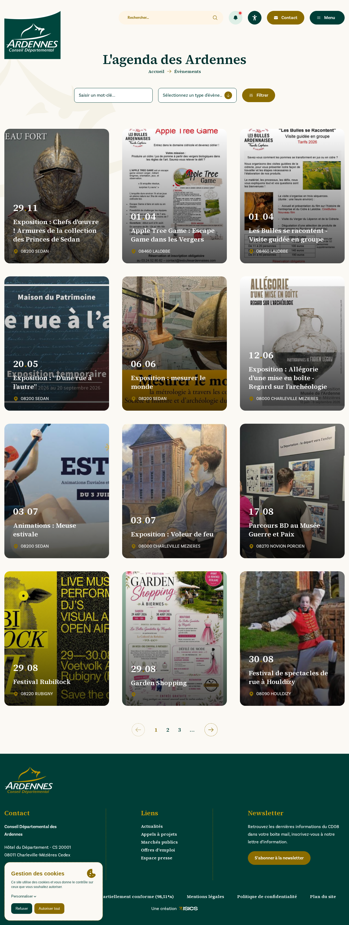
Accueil (156, 71)
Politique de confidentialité (267, 896)
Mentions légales (205, 896)
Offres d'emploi (158, 850)
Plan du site (323, 896)
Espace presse (156, 858)
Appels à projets (159, 834)
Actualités (152, 826)
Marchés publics (159, 842)
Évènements (187, 71)
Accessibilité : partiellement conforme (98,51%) (121, 896)
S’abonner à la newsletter (279, 858)
